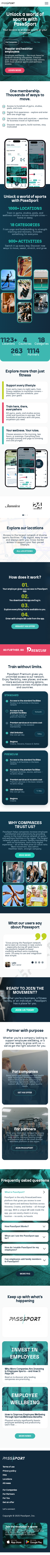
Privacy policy (9, 1471)
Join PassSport (24, 1148)
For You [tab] (37, 42)
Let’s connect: (9, 1509)
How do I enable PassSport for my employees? (22, 1248)
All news (7, 1483)
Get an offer (25, 1093)
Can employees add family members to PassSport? (23, 1260)
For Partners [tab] (26, 42)
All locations (25, 551)
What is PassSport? (15, 1192)
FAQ (5, 1475)
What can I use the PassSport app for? (22, 1237)
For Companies (10, 1490)
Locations (7, 1479)
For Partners (9, 1494)
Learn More (14, 70)
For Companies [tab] (11, 42)
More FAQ (25, 1274)
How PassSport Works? (17, 1226)
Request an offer (25, 626)
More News (25, 1436)
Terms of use (9, 1467)
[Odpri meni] (46, 3)
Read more (25, 855)
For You (6, 1498)
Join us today (24, 1010)
